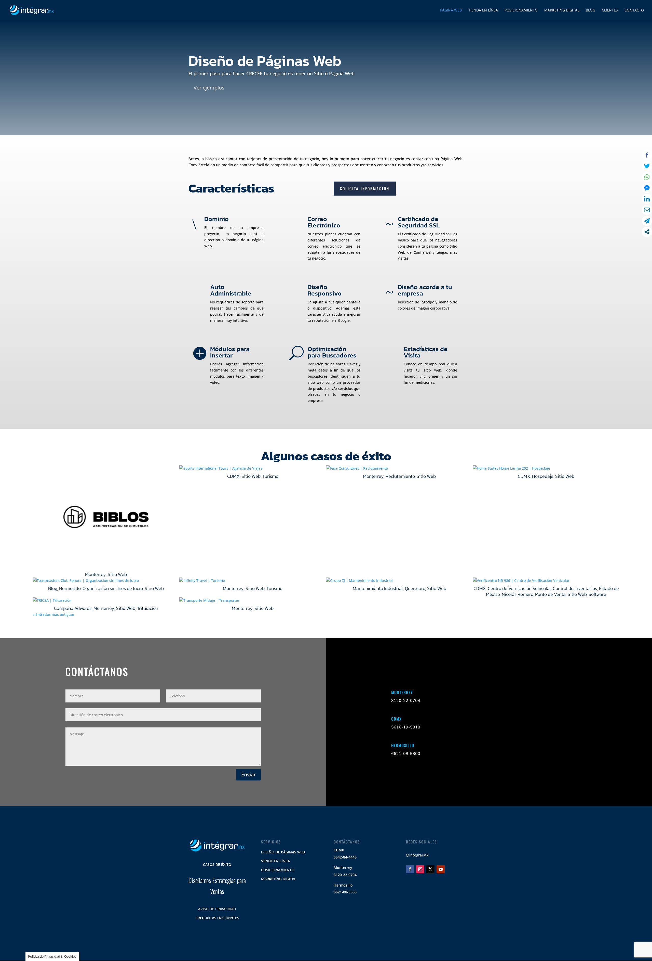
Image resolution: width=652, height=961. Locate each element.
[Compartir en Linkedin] (647, 199)
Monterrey (95, 574)
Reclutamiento (400, 476)
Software (597, 594)
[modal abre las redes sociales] (647, 232)
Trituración (147, 608)
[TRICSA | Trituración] (106, 600)
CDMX (233, 476)
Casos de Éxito (217, 864)
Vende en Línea (275, 861)
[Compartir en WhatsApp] (647, 177)
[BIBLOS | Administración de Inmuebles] (106, 517)
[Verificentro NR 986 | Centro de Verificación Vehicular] (546, 581)
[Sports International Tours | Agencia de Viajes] (252, 468)
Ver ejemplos (209, 87)
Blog (52, 588)
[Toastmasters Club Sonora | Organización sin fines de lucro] (106, 581)
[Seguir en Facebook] (410, 869)
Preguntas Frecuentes (217, 917)
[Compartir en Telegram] (647, 221)
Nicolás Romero (517, 594)
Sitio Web (117, 574)
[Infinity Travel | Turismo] (252, 581)
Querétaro (415, 588)
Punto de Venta (550, 594)
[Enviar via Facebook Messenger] (647, 188)
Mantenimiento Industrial (378, 588)
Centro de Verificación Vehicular (519, 588)
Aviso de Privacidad (217, 908)
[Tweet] (647, 166)
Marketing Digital (561, 10)
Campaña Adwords (72, 608)
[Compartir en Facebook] (647, 155)
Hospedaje (542, 476)
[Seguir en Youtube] (441, 869)
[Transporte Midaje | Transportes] (252, 600)
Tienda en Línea (483, 10)
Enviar (248, 774)
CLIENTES (610, 10)
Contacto (634, 10)
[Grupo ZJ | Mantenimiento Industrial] (399, 581)
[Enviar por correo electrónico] (647, 210)
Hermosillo (69, 588)
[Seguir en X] (430, 869)
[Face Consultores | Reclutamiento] (399, 468)
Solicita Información (364, 188)
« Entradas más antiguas (54, 614)
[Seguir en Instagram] (420, 869)
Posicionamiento (521, 10)
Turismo (270, 476)
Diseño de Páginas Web (283, 852)
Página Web (451, 10)
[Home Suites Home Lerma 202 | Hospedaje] (546, 468)
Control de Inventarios (575, 588)
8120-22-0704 (345, 874)
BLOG (590, 10)
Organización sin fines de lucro (113, 588)
